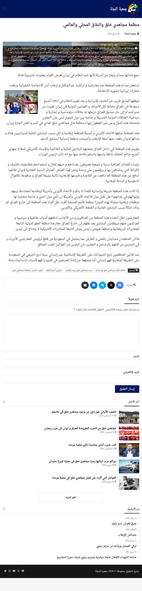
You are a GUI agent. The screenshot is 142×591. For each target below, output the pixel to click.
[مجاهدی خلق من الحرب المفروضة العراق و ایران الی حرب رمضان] (129, 433)
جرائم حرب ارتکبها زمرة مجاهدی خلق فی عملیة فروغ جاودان (82, 461)
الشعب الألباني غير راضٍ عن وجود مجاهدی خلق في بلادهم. (83, 411)
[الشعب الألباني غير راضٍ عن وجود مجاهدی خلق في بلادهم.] (129, 417)
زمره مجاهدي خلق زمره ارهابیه (78, 270)
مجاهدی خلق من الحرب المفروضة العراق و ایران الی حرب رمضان (80, 428)
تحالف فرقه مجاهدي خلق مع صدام (111, 270)
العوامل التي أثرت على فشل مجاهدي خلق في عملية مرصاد (84, 477)
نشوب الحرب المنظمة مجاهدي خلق (28, 270)
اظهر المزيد (71, 497)
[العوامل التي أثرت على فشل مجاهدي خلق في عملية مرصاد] (129, 483)
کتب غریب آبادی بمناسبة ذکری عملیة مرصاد (92, 444)
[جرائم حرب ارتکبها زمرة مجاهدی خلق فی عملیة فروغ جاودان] (129, 466)
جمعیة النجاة (130, 34)
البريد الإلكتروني (131, 372)
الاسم (136, 356)
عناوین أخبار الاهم (54, 270)
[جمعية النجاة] (124, 9)
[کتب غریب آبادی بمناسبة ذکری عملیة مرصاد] (129, 450)
